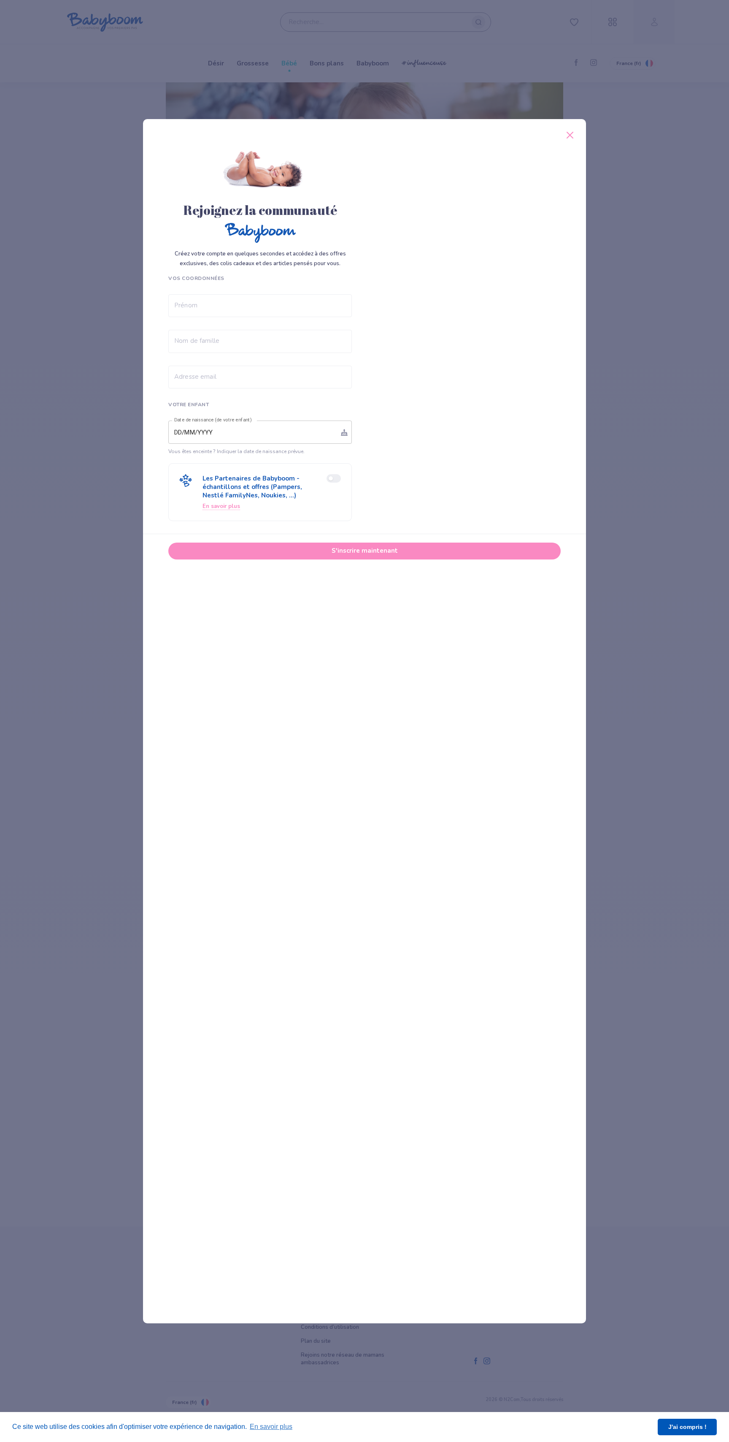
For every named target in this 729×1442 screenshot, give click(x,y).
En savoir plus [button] (271, 1426)
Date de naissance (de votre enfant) (213, 420)
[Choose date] (344, 432)
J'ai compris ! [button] (687, 1426)
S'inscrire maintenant (365, 550)
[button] (260, 492)
